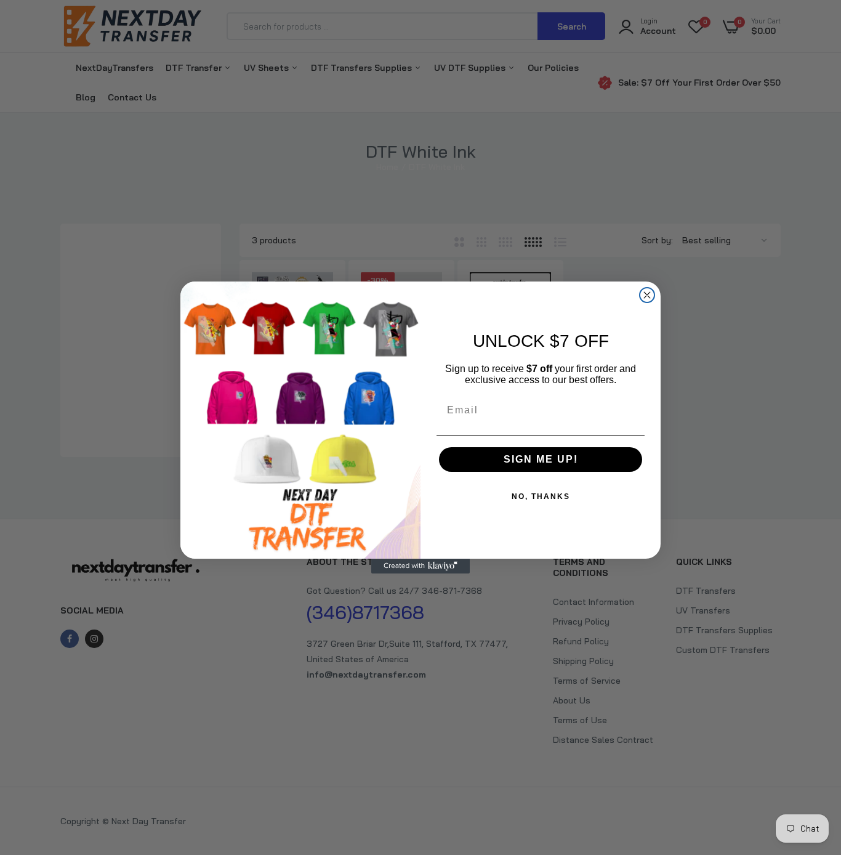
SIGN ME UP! (541, 459)
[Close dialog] (647, 295)
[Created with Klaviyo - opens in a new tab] (420, 566)
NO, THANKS (541, 496)
